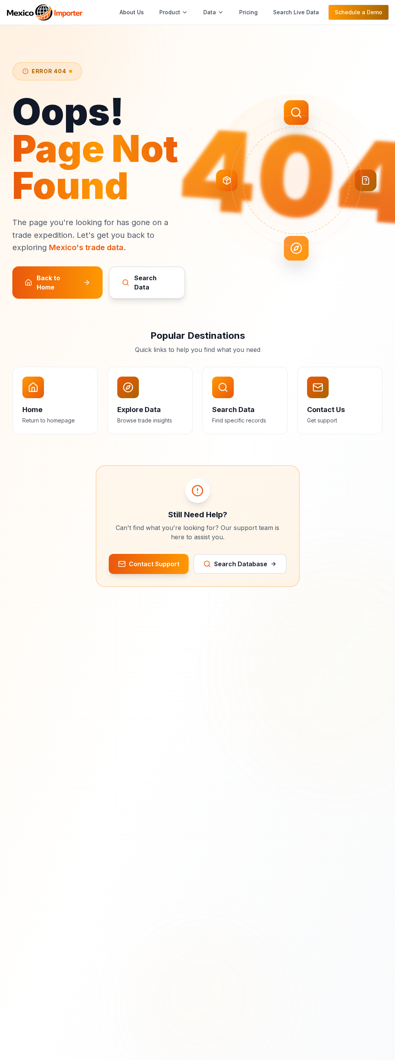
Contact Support (154, 564)
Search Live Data (296, 12)
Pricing (248, 12)
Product (169, 12)
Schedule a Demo (358, 12)
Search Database (240, 564)
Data (209, 12)
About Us (132, 12)
